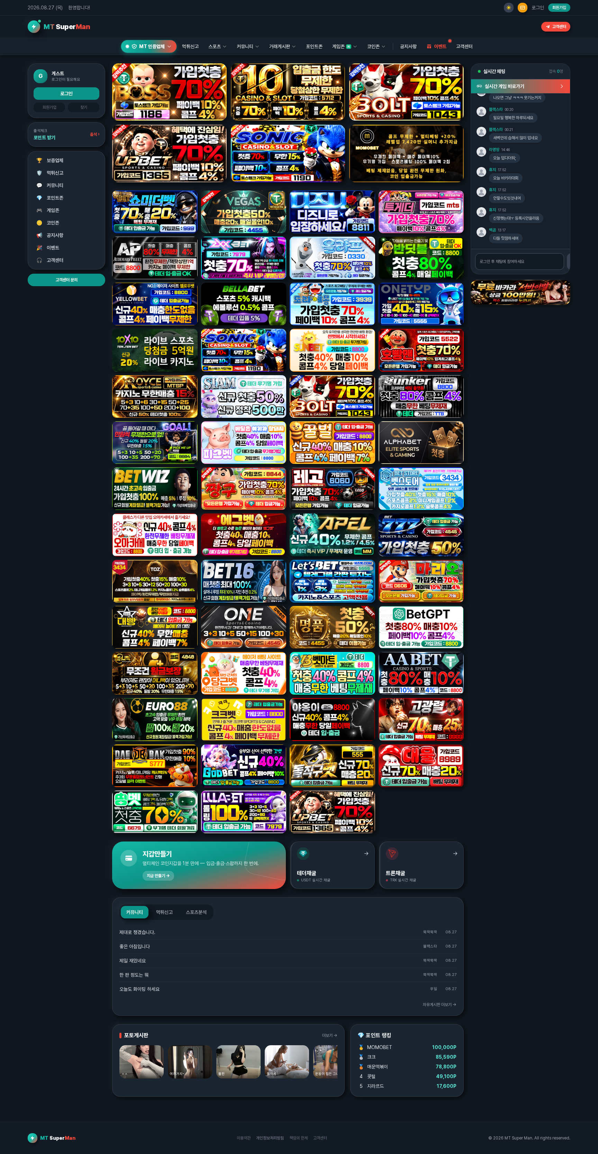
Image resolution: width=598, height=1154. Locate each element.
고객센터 (559, 26)
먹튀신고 (50, 173)
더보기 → (329, 1035)
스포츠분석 (196, 912)
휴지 (492, 169)
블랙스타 (496, 109)
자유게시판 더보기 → (439, 1004)
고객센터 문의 (67, 280)
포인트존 (314, 46)
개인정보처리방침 (270, 1138)
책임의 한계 (298, 1138)
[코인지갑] (522, 7)
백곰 (492, 230)
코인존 (48, 223)
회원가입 (559, 7)
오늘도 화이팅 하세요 (139, 989)
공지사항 (408, 46)
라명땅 (494, 149)
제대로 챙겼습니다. (137, 932)
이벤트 (48, 247)
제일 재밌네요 (132, 960)
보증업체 (50, 160)
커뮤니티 (50, 185)
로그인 (538, 7)
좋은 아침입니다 (134, 946)
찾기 (83, 107)
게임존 (48, 210)
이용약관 (244, 1138)
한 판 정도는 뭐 (133, 975)
